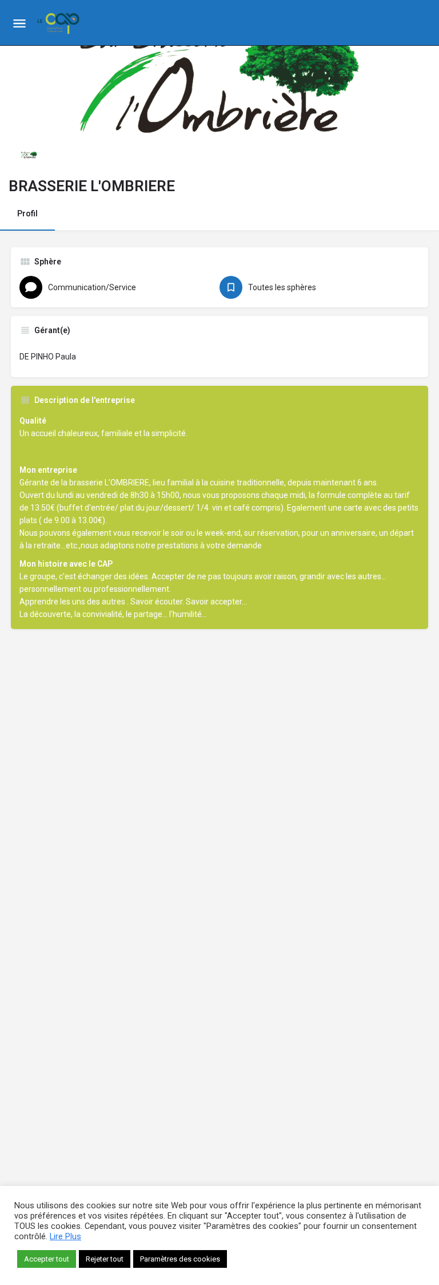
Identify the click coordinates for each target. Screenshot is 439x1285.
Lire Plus (65, 1236)
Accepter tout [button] (46, 1259)
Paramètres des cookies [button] (180, 1259)
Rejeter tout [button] (104, 1259)
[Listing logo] (29, 154)
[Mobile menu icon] (19, 23)
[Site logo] (59, 23)
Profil (27, 213)
